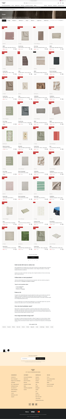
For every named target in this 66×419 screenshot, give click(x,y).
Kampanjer (55, 5)
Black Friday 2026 (38, 396)
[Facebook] (29, 404)
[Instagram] (33, 404)
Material (32, 20)
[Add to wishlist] (14, 49)
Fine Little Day (28, 281)
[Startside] (4, 3)
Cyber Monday (38, 398)
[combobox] (62, 0)
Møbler (35, 5)
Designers (37, 380)
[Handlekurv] (63, 3)
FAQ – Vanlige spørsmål (15, 384)
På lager (8, 20)
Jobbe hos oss (49, 380)
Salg (36, 384)
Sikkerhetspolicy (13, 391)
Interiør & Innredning (27, 380)
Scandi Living (21, 286)
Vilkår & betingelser (14, 389)
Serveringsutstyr (12, 9)
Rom (36, 391)
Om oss (48, 377)
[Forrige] (2, 327)
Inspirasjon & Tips (61, 5)
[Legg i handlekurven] (15, 49)
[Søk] (24, 3)
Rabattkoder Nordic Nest (40, 400)
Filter (5, 20)
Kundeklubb (13, 382)
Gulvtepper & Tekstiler (29, 5)
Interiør (12, 5)
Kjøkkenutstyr (17, 5)
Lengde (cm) (39, 20)
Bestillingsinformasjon (14, 386)
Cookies (12, 393)
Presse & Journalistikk (50, 384)
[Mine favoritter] (60, 3)
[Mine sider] (58, 3)
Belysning (22, 5)
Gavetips (37, 393)
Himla (21, 287)
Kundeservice (13, 377)
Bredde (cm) (46, 20)
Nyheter (45, 5)
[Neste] (64, 327)
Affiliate (48, 382)
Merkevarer (50, 5)
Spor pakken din (13, 387)
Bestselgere (37, 387)
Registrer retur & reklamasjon (15, 380)
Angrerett (12, 396)
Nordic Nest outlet (50, 386)
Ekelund (33, 281)
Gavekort (25, 389)
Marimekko (24, 281)
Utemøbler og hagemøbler (28, 387)
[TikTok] (36, 404)
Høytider (37, 389)
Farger (27, 20)
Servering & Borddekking (6, 5)
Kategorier (14, 20)
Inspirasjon (37, 377)
